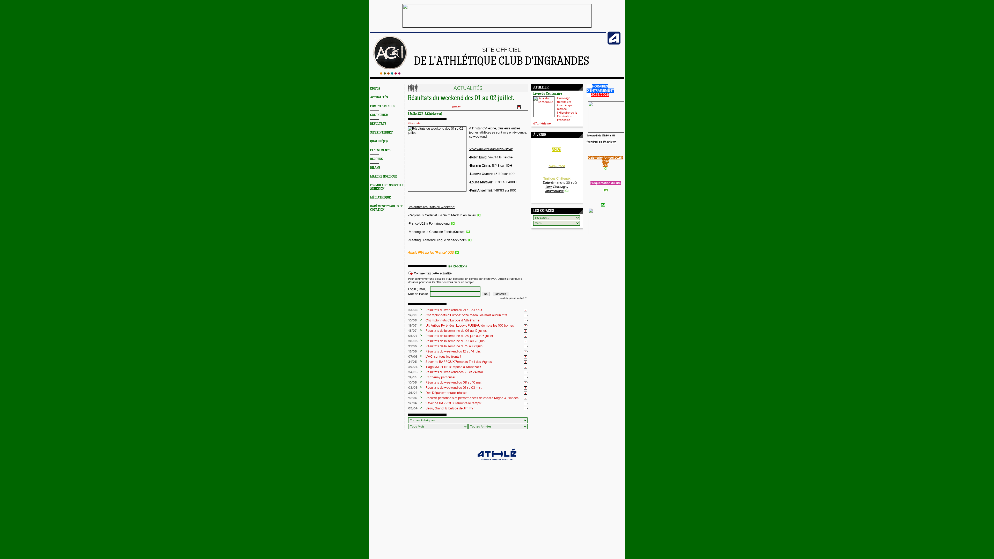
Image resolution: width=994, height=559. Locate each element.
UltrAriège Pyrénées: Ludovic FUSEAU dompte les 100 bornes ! (470, 325)
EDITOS (375, 88)
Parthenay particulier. (441, 377)
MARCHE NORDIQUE (383, 176)
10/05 (412, 382)
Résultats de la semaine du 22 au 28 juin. (455, 341)
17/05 (412, 377)
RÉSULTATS (378, 124)
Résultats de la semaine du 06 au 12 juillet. (456, 331)
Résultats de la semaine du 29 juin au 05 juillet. (460, 336)
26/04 (413, 393)
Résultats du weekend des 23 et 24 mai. (455, 372)
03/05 (413, 388)
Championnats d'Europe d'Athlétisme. (453, 320)
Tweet (456, 107)
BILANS (375, 168)
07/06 (412, 357)
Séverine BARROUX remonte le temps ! (454, 403)
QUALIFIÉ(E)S (379, 141)
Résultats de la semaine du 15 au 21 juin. (454, 346)
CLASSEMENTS (380, 150)
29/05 (413, 367)
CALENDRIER (379, 115)
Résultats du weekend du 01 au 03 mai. (454, 388)
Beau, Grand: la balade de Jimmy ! (450, 408)
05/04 (413, 408)
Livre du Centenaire (547, 94)
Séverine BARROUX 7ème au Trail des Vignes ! (459, 362)
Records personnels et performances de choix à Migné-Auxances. (472, 398)
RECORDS (376, 159)
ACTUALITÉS (379, 97)
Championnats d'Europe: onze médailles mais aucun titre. (467, 315)
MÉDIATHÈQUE (380, 197)
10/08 (412, 320)
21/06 (412, 346)
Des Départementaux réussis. (447, 393)
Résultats (414, 123)
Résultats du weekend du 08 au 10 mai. (454, 382)
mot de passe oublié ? (513, 298)
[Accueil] (390, 73)
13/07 (412, 331)
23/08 (413, 310)
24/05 (413, 372)
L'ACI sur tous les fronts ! (443, 357)
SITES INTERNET (381, 132)
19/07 (412, 325)
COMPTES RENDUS (382, 106)
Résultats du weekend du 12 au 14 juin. (453, 351)
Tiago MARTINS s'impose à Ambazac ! (453, 367)
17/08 (412, 315)
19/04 (412, 398)
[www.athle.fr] (614, 43)
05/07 (412, 336)
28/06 (413, 341)
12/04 (412, 403)
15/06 (412, 351)
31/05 (412, 362)
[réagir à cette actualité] (526, 310)
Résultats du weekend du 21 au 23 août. (454, 310)
